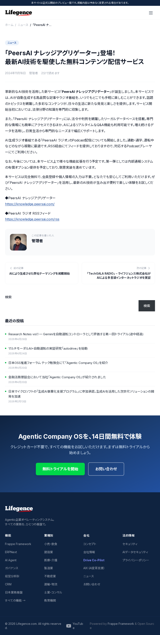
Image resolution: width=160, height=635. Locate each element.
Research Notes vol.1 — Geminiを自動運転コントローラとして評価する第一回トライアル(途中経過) (76, 334)
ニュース (23, 25)
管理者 (33, 73)
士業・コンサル (53, 592)
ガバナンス (11, 568)
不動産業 (50, 576)
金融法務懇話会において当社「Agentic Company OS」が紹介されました (57, 377)
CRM (8, 584)
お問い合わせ (106, 469)
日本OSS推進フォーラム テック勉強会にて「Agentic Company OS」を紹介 (58, 363)
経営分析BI (12, 576)
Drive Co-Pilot (93, 560)
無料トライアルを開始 (60, 469)
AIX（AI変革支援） (94, 568)
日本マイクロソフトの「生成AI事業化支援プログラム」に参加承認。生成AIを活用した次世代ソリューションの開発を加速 (81, 393)
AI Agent (10, 560)
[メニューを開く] (151, 13)
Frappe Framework (18, 544)
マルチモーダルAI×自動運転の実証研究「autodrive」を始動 (48, 348)
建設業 (48, 552)
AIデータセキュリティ (135, 552)
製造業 (48, 568)
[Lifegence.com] (18, 13)
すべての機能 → (15, 600)
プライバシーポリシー (135, 560)
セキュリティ (130, 544)
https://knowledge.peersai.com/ (30, 204)
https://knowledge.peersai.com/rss (32, 219)
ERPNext (11, 552)
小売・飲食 (50, 544)
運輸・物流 (50, 584)
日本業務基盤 (13, 592)
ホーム (9, 25)
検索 (8, 297)
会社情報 (89, 552)
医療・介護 (50, 560)
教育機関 (50, 600)
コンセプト (89, 544)
